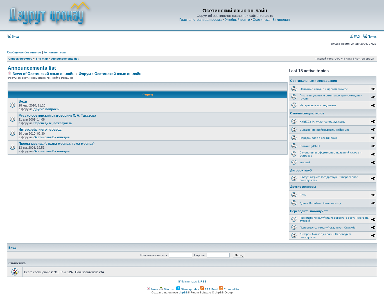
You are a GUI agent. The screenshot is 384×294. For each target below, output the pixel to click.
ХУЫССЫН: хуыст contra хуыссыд (322, 121)
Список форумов (20, 58)
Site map (42, 58)
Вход (15, 36)
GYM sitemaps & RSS (192, 281)
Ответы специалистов (307, 113)
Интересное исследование (318, 105)
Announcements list (64, 58)
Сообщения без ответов (24, 52)
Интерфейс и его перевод (40, 130)
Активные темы (55, 52)
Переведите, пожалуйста (52, 123)
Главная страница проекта (200, 20)
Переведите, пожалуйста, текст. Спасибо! (328, 227)
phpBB (183, 292)
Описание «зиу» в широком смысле (324, 89)
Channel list (231, 289)
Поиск (371, 36)
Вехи (23, 101)
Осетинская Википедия (271, 20)
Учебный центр (237, 20)
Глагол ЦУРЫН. (310, 146)
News (154, 289)
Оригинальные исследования (313, 80)
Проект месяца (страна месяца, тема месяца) (56, 144)
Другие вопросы (46, 109)
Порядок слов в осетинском (318, 137)
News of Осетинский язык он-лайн (43, 74)
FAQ (356, 36)
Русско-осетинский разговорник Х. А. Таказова (57, 115)
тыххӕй (305, 162)
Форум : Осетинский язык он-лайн (110, 74)
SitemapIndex (189, 289)
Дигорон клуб (301, 170)
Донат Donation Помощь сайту (320, 203)
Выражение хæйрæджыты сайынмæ (324, 129)
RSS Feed (211, 289)
